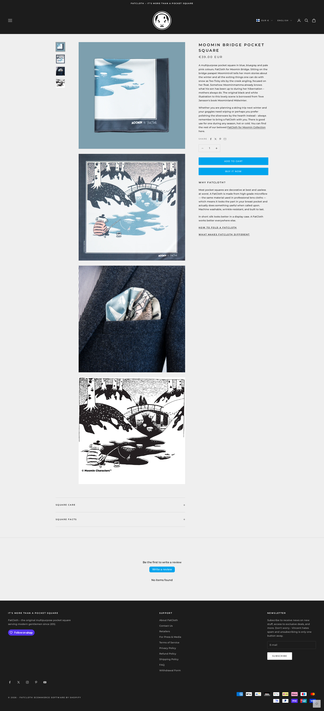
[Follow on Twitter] (18, 682)
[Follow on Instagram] (27, 682)
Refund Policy (167, 653)
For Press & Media (170, 636)
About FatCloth (168, 620)
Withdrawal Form (170, 670)
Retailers (164, 631)
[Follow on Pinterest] (36, 682)
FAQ (162, 664)
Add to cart (233, 161)
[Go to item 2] (60, 59)
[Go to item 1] (60, 47)
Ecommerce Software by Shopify (57, 697)
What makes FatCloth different (224, 234)
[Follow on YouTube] (45, 682)
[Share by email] (225, 139)
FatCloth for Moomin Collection (246, 127)
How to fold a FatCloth (218, 227)
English (283, 20)
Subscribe (279, 656)
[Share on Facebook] (210, 139)
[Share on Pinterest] (220, 139)
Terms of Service (169, 642)
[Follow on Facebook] (9, 682)
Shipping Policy (169, 659)
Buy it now (233, 171)
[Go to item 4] (60, 83)
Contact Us (166, 625)
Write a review (162, 569)
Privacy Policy (167, 648)
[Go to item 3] (60, 71)
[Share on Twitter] (215, 139)
